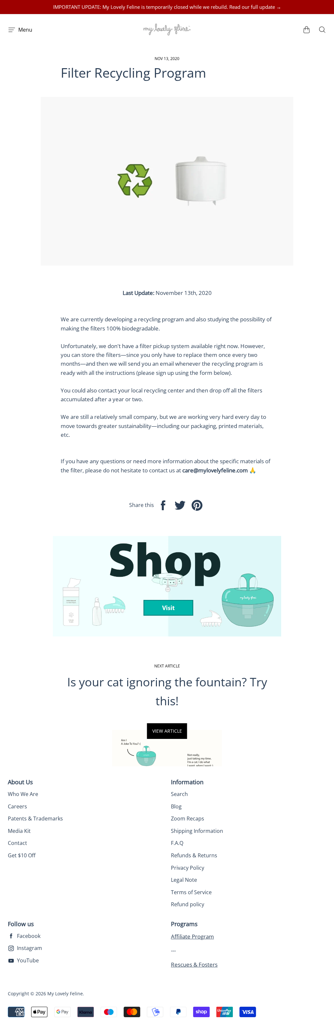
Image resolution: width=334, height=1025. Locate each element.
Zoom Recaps (187, 818)
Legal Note (184, 879)
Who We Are (23, 794)
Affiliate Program (192, 936)
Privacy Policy (187, 867)
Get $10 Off (22, 855)
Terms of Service (191, 892)
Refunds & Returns (194, 855)
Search (179, 794)
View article (167, 731)
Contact (17, 843)
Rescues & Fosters (194, 964)
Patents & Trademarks (35, 818)
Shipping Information (197, 830)
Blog (176, 806)
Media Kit (19, 830)
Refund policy (187, 904)
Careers (17, 806)
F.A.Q (177, 843)
